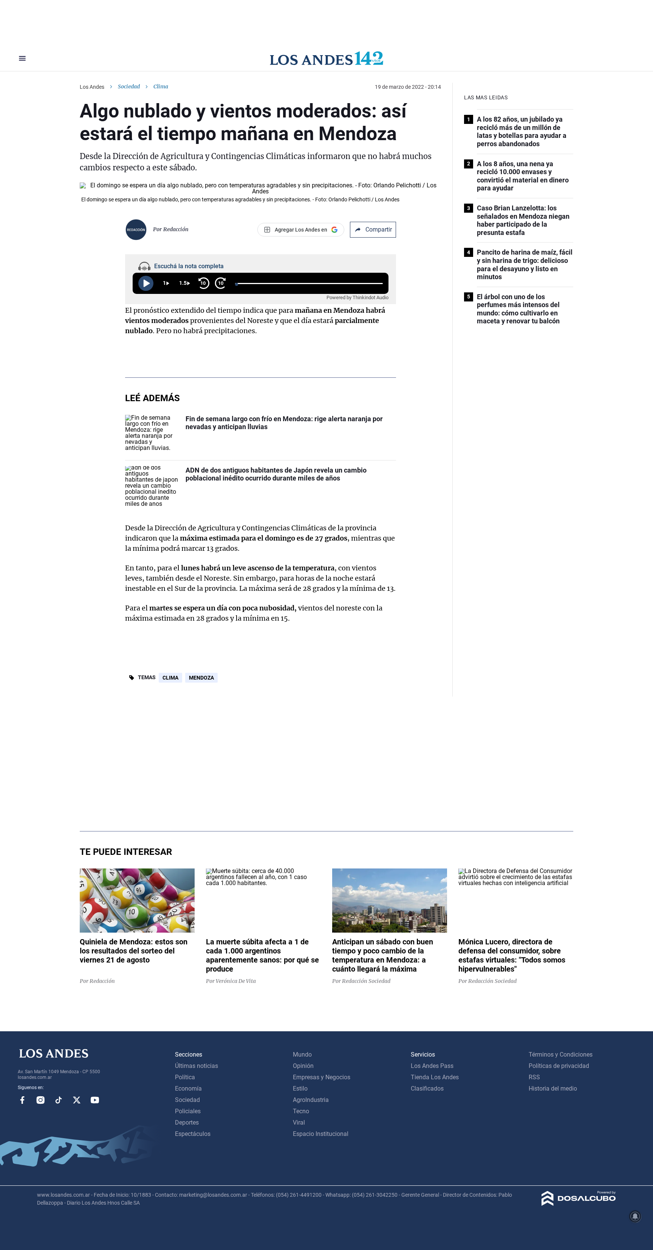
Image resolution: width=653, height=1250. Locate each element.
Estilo (300, 1088)
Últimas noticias (196, 1065)
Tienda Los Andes (435, 1077)
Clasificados (427, 1088)
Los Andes (92, 87)
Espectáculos (192, 1133)
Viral (299, 1122)
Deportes (187, 1122)
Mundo (302, 1054)
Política (185, 1077)
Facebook (22, 1100)
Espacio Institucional (320, 1133)
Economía (188, 1088)
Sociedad (129, 86)
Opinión (303, 1065)
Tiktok (58, 1100)
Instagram (40, 1100)
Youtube (94, 1100)
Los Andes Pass (432, 1065)
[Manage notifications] (635, 1216)
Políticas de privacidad (559, 1065)
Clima (170, 678)
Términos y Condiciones (561, 1054)
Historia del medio (553, 1088)
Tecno (301, 1111)
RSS (534, 1077)
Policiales (188, 1111)
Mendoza (201, 678)
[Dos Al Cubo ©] (579, 1203)
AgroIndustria (311, 1099)
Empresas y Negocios (321, 1077)
